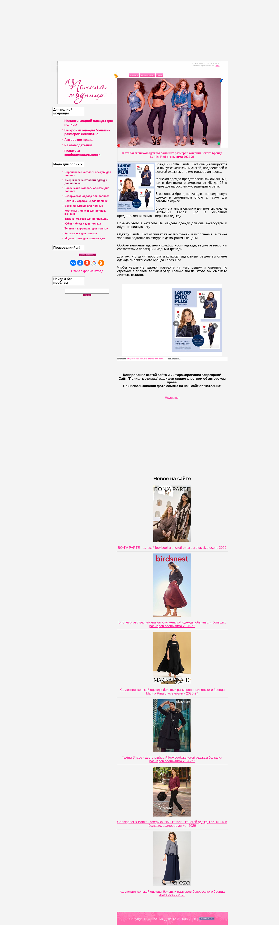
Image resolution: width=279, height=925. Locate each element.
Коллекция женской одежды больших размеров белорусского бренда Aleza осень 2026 (172, 893)
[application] (172, 320)
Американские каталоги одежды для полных (146, 359)
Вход (159, 75)
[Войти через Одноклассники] (101, 263)
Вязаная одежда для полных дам (86, 218)
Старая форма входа (87, 271)
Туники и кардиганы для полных (86, 228)
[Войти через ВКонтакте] (73, 263)
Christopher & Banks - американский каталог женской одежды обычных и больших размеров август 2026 (172, 823)
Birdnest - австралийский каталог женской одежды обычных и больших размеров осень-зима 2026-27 (172, 624)
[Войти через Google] (94, 263)
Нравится (172, 397)
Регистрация (147, 75)
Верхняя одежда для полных (84, 205)
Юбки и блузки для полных (83, 223)
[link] (215, 326)
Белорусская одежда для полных (87, 196)
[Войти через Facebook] (80, 263)
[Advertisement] (139, 28)
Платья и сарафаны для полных (86, 200)
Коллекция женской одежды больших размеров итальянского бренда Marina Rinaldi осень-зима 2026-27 (172, 691)
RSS (218, 66)
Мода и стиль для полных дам (85, 238)
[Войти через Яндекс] (87, 263)
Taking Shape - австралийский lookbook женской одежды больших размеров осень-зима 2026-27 (172, 759)
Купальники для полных (81, 233)
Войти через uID (87, 255)
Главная (134, 75)
